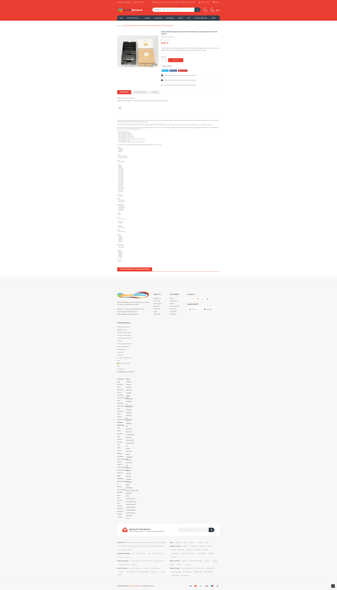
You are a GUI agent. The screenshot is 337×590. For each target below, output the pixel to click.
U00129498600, (131, 504)
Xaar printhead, (120, 383)
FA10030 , (120, 508)
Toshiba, (119, 439)
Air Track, (120, 442)
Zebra (119, 431)
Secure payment (175, 306)
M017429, (129, 437)
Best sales (157, 306)
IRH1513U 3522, (130, 499)
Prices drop (157, 301)
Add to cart (176, 60)
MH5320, (128, 473)
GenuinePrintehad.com (135, 586)
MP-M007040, (130, 443)
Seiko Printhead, (120, 410)
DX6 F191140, (119, 505)
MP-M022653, (129, 428)
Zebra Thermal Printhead (126, 550)
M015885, (129, 423)
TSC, (118, 445)
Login (155, 311)
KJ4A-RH (120, 473)
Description (124, 92)
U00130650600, (131, 507)
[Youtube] (207, 298)
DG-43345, (128, 447)
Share (165, 71)
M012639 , (129, 401)
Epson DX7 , (120, 511)
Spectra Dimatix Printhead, (135, 546)
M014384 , (129, 412)
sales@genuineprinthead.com (126, 372)
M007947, (120, 492)
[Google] (193, 298)
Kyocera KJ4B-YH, (120, 463)
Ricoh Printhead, (120, 402)
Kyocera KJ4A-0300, (123, 470)
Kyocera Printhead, (122, 398)
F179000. (128, 393)
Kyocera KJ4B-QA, (122, 459)
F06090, (128, 384)
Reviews (155, 92)
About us (172, 303)
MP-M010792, (130, 440)
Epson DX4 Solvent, (119, 498)
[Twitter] (189, 298)
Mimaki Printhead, (120, 394)
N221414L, (129, 482)
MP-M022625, (130, 434)
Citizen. (119, 450)
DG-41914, (129, 390)
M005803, (129, 410)
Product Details (140, 92)
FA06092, (129, 387)
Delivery (172, 298)
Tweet (174, 71)
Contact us (157, 309)
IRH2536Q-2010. (129, 517)
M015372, (129, 415)
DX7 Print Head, (121, 489)
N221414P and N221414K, (129, 465)
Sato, (118, 428)
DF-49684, (119, 485)
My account (157, 314)
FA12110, (119, 514)
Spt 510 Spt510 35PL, (132, 490)
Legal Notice (157, 298)
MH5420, (128, 460)
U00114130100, (130, 513)
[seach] (197, 10)
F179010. (119, 517)
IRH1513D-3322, (129, 495)
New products (158, 303)
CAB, (118, 436)
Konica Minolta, (119, 415)
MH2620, (128, 476)
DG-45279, (128, 419)
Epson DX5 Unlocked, (123, 481)
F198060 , (129, 382)
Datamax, (120, 433)
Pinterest (183, 71)
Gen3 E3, (128, 471)
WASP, (119, 448)
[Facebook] (202, 298)
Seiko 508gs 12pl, (131, 501)
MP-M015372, (129, 406)
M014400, (129, 479)
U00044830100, (131, 510)
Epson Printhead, (120, 388)
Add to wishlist (166, 66)
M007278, (129, 432)
